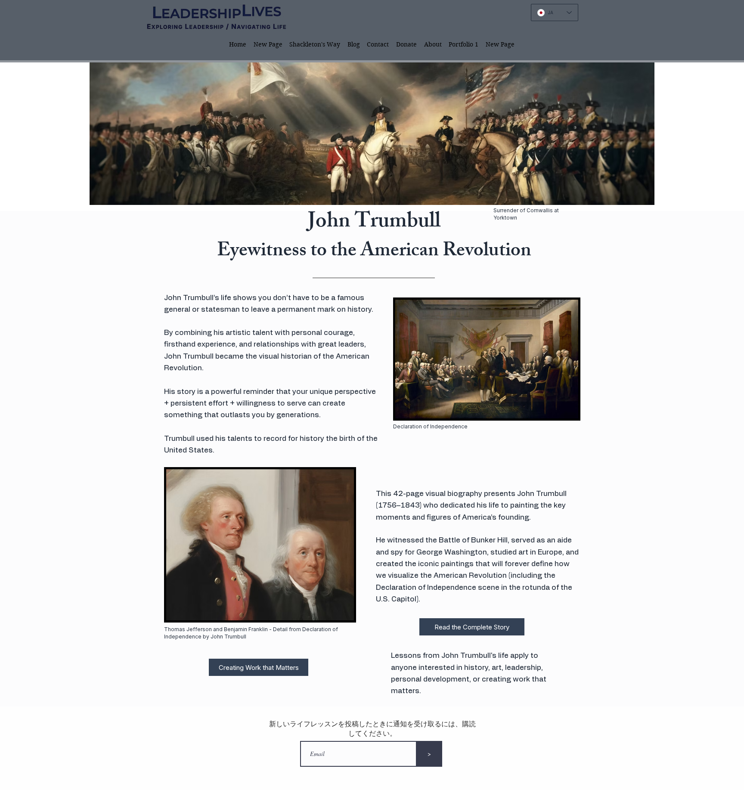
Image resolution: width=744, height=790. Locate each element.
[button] (315, 44)
